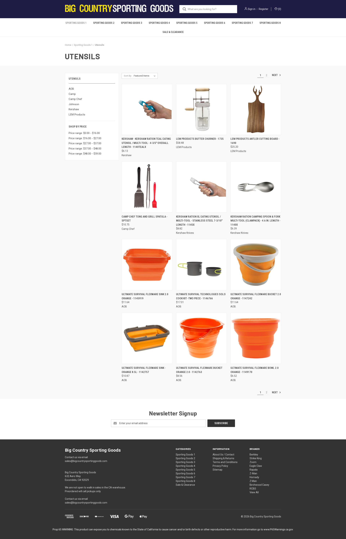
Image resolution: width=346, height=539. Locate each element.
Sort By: (128, 75)
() (279, 9)
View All (254, 492)
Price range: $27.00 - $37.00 (85, 143)
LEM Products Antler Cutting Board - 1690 (255, 141)
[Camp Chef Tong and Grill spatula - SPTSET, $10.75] (147, 187)
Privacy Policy (220, 465)
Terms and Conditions (225, 462)
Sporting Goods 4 (159, 22)
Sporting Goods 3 (131, 22)
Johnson (74, 104)
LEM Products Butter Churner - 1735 (200, 138)
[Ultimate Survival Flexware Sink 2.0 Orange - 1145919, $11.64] (147, 265)
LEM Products (77, 114)
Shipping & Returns (223, 458)
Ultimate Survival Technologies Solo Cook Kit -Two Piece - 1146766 (201, 296)
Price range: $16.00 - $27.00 (85, 138)
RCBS (253, 488)
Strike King (256, 458)
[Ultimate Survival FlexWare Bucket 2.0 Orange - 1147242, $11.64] (255, 265)
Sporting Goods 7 (242, 22)
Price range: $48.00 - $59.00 (85, 153)
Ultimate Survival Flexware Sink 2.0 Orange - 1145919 (145, 296)
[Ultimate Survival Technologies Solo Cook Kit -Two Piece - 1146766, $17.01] (201, 265)
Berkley (254, 454)
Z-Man (253, 473)
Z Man (253, 481)
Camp (72, 94)
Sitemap (217, 469)
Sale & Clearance (173, 32)
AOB (71, 88)
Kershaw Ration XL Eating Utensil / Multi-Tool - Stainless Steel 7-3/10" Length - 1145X (199, 220)
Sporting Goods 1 (75, 22)
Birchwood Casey (259, 484)
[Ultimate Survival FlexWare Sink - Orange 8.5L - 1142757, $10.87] (147, 338)
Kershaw (74, 109)
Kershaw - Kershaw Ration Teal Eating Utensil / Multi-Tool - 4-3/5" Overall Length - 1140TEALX (146, 143)
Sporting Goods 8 (270, 22)
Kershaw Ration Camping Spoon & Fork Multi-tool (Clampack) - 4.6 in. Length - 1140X (255, 220)
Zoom (253, 462)
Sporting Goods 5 (186, 22)
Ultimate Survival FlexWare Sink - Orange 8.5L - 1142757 (144, 370)
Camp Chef (75, 99)
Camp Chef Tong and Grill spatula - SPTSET (144, 218)
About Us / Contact (223, 454)
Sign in (251, 9)
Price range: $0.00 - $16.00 (84, 133)
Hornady (254, 477)
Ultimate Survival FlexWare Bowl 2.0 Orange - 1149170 (254, 370)
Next (275, 75)
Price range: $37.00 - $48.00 (85, 148)
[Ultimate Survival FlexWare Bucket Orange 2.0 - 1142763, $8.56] (201, 338)
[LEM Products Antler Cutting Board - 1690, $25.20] (255, 109)
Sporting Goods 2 (103, 22)
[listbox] (145, 76)
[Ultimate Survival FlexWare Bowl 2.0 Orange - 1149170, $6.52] (255, 338)
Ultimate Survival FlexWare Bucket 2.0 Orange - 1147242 (255, 296)
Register (263, 9)
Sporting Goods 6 (214, 22)
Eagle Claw (256, 465)
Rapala (254, 469)
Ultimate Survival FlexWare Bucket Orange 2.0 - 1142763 (199, 370)
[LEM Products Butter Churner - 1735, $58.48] (201, 109)
